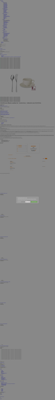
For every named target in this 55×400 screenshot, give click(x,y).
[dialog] (27, 200)
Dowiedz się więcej (25, 200)
